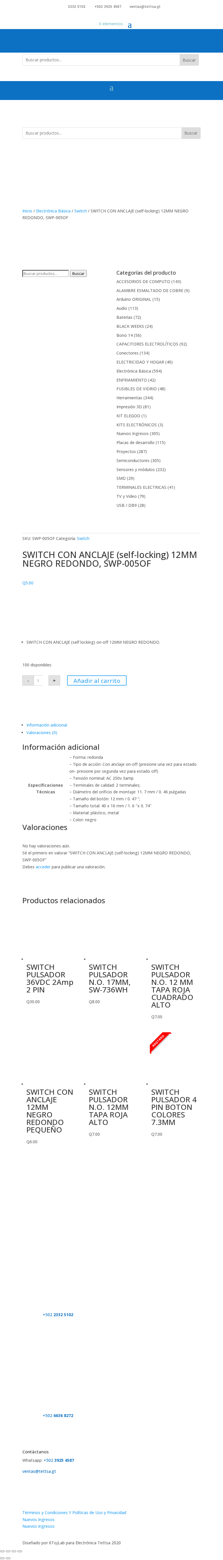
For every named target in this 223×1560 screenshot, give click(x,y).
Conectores (127, 353)
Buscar (189, 60)
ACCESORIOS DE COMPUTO (143, 281)
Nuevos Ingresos (132, 433)
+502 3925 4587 (107, 6)
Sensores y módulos (135, 469)
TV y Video (126, 496)
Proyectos (126, 451)
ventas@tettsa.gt (145, 6)
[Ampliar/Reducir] (2, 1551)
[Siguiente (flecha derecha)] (8, 1558)
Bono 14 (124, 335)
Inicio (27, 211)
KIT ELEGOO (128, 415)
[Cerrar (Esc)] (19, 1551)
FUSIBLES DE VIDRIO (136, 388)
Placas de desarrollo (135, 442)
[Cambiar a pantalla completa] (8, 1551)
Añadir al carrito (96, 681)
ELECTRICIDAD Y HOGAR (140, 362)
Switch (80, 211)
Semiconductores (133, 460)
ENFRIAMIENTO (131, 380)
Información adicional (46, 725)
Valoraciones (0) (41, 732)
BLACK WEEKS (130, 326)
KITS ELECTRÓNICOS (136, 424)
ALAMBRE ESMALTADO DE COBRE (149, 290)
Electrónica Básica (53, 211)
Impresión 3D (129, 406)
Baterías (124, 317)
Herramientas (129, 397)
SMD (121, 478)
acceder (43, 867)
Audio (121, 308)
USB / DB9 (126, 505)
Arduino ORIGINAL (133, 299)
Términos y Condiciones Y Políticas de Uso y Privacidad (74, 1512)
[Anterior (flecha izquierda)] (2, 1558)
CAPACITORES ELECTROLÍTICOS (147, 344)
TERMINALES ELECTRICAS (141, 487)
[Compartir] (14, 1551)
